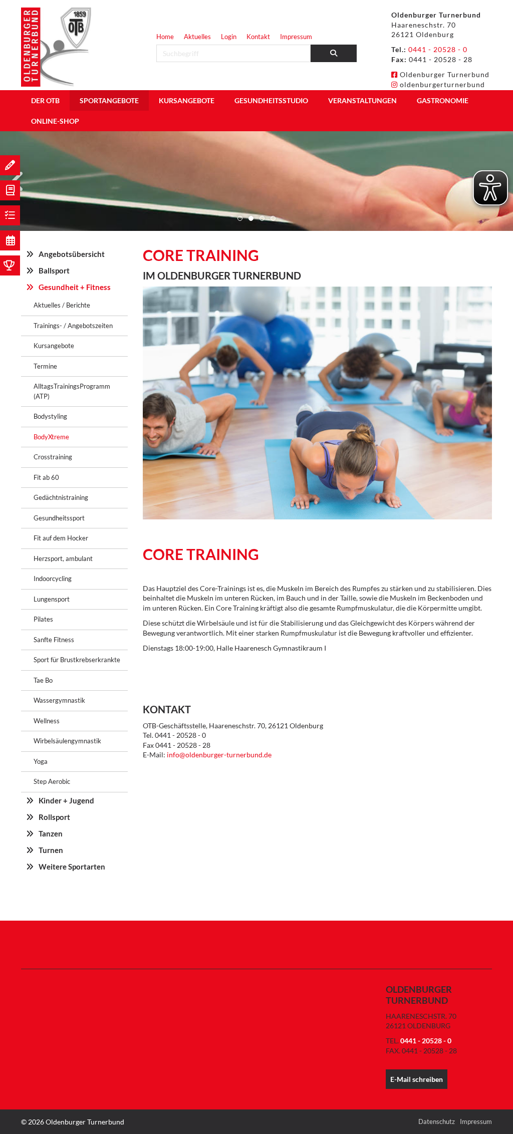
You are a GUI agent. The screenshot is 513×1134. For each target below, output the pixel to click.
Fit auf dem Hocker (61, 538)
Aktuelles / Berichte (62, 305)
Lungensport (52, 599)
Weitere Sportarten (72, 866)
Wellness (47, 721)
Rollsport (54, 816)
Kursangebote (186, 100)
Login (228, 37)
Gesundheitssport (59, 518)
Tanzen (51, 833)
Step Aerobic (52, 781)
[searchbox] (233, 53)
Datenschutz (436, 1121)
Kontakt (258, 37)
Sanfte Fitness (54, 640)
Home (165, 37)
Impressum (296, 37)
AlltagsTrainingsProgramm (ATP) (72, 391)
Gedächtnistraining (61, 497)
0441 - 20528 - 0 (437, 49)
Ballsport (54, 270)
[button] (239, 218)
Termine (45, 366)
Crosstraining (53, 457)
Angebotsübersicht (72, 253)
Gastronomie (442, 100)
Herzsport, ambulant (63, 558)
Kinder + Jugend (66, 800)
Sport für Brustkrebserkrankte (77, 660)
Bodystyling (50, 416)
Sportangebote (109, 100)
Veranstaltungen (362, 100)
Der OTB (45, 100)
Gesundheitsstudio (271, 100)
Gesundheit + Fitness (75, 287)
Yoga (41, 761)
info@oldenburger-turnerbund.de (219, 754)
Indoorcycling (53, 579)
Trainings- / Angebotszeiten (73, 326)
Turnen (51, 850)
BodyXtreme (51, 437)
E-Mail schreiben (416, 1079)
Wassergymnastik (59, 700)
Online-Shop (55, 121)
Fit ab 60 (46, 477)
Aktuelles (197, 37)
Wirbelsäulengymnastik (67, 741)
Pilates (43, 619)
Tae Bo (43, 680)
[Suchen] (334, 53)
